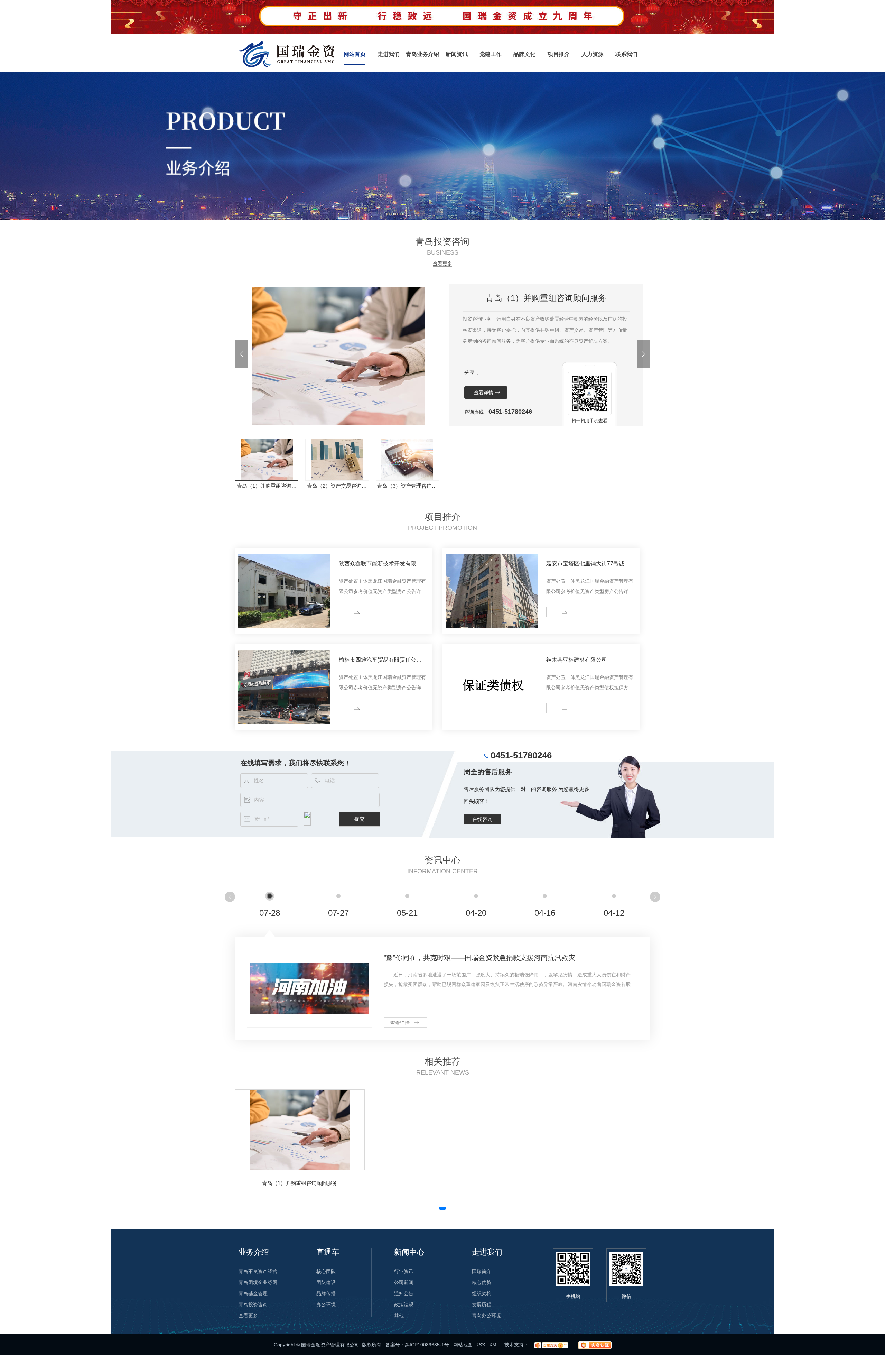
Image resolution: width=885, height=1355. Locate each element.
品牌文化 (524, 54)
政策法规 (403, 1304)
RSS (480, 1344)
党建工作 (490, 54)
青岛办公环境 (486, 1315)
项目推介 (559, 54)
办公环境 (326, 1304)
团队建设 (326, 1282)
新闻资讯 (457, 54)
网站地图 (463, 1344)
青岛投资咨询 (253, 1304)
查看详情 (483, 392)
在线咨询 (482, 819)
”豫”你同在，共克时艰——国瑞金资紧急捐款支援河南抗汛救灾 (479, 957)
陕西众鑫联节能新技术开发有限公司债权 (380, 565)
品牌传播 (326, 1293)
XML (494, 1344)
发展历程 (481, 1304)
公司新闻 (403, 1282)
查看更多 (442, 263)
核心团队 (326, 1271)
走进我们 (389, 54)
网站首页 (355, 54)
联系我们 (626, 54)
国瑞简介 (481, 1271)
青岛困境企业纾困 (258, 1282)
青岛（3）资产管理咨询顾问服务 (407, 486)
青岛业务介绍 (422, 54)
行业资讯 (403, 1271)
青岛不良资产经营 (258, 1271)
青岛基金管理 (253, 1293)
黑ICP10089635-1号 (427, 1344)
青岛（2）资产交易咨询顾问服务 (337, 486)
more (347, 612)
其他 (399, 1315)
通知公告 (403, 1293)
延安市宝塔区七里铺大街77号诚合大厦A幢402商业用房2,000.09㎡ (588, 565)
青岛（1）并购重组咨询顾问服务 (267, 486)
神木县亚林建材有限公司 (576, 660)
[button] (241, 354)
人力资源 (592, 54)
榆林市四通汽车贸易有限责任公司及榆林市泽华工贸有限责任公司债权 (380, 661)
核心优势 (481, 1282)
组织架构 (481, 1293)
